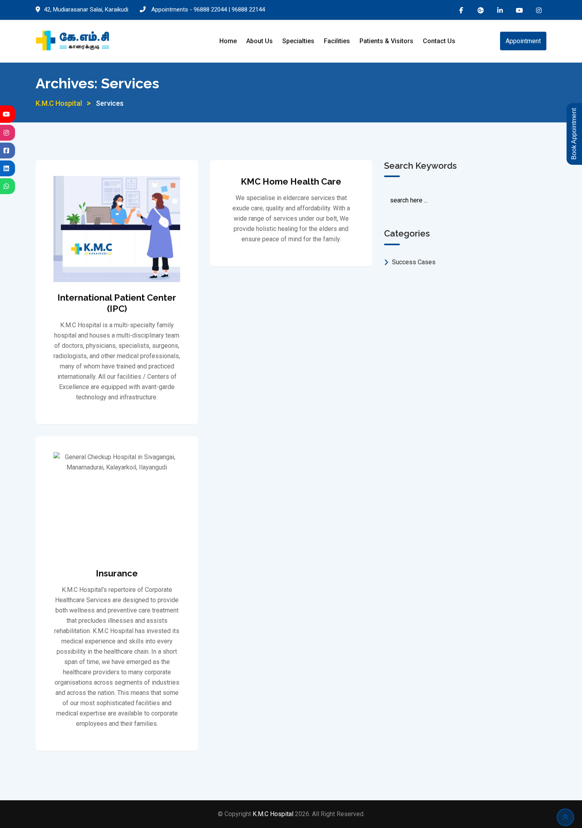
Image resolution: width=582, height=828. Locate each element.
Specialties (298, 41)
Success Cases (414, 262)
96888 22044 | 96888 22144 (229, 9)
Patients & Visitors (386, 41)
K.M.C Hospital (274, 814)
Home (228, 41)
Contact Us (439, 41)
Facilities (337, 41)
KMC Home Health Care (291, 181)
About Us (259, 41)
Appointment (523, 41)
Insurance (117, 573)
